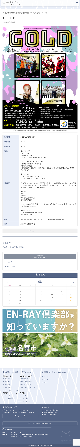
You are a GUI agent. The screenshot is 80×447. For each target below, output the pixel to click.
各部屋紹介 (8, 387)
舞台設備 (7, 384)
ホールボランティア (28, 387)
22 (71, 297)
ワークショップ (27, 384)
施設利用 (7, 381)
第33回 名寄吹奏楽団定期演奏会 (13, 247)
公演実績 (25, 378)
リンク (46, 379)
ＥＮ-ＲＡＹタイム (24, 401)
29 (71, 300)
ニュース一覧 (22, 395)
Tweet (32, 231)
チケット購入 (11, 266)
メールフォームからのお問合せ (41, 423)
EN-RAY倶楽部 (27, 381)
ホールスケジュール (11, 390)
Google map (19, 416)
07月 (7, 282)
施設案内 (7, 378)
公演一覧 (9, 262)
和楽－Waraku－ (10, 243)
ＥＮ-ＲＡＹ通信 (23, 398)
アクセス (46, 376)
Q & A (45, 382)
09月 (73, 282)
